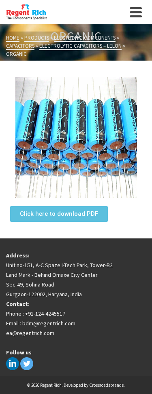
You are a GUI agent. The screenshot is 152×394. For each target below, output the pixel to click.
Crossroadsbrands (106, 385)
